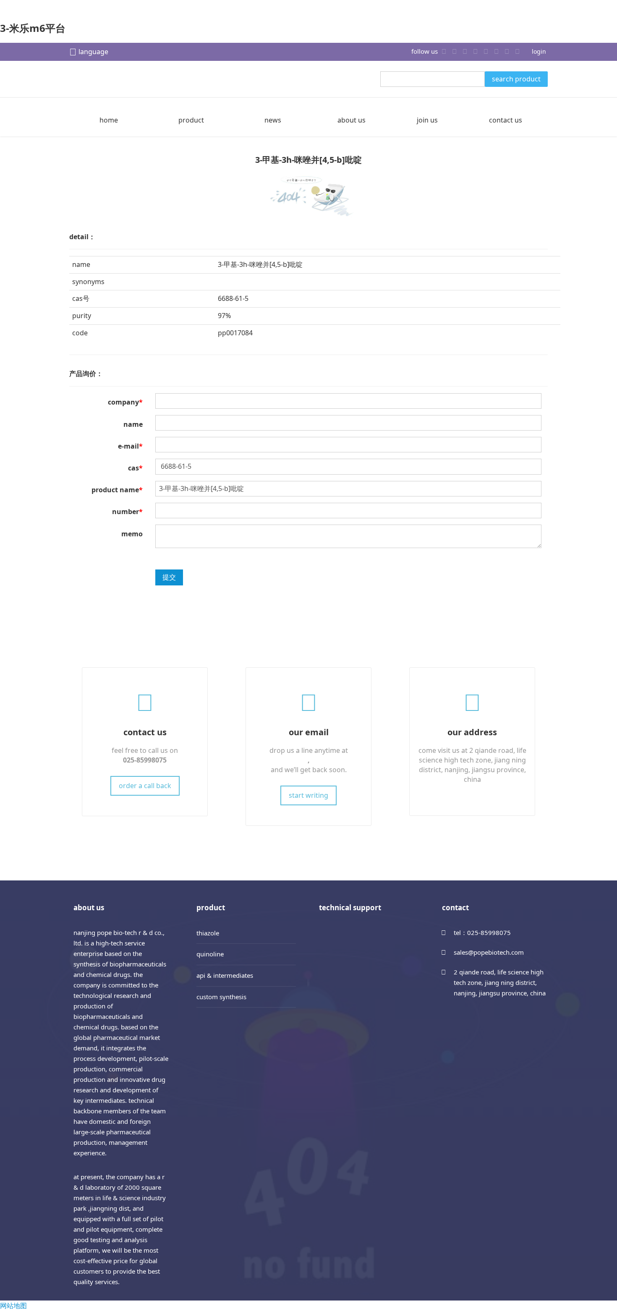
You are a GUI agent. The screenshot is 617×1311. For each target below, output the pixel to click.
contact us (505, 120)
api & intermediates (224, 975)
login (539, 51)
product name (117, 489)
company (125, 402)
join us (427, 120)
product (191, 120)
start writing (308, 795)
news (272, 120)
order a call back (145, 785)
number (127, 511)
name (133, 424)
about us (351, 120)
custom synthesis (221, 996)
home (108, 120)
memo (132, 533)
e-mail (130, 446)
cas (135, 468)
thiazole (207, 933)
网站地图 (13, 1305)
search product (516, 79)
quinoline (210, 954)
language (93, 51)
